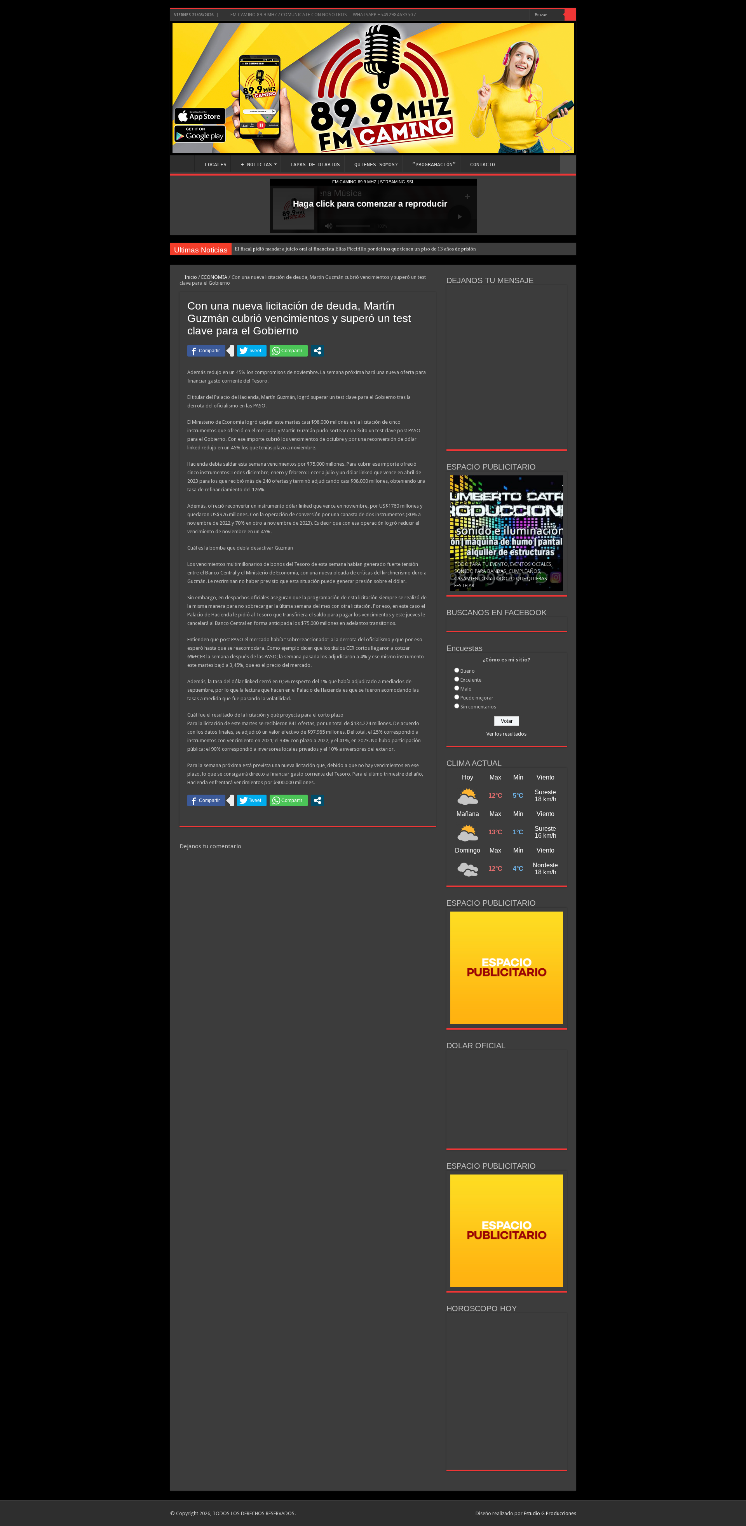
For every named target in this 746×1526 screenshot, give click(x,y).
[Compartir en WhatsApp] (289, 351)
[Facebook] (501, 15)
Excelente (470, 677)
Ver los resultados (506, 731)
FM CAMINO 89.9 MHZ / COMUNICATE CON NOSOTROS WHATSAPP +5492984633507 (322, 14)
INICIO (184, 163)
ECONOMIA (214, 277)
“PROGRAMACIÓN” (434, 164)
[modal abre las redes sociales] (317, 351)
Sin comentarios (478, 703)
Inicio (190, 277)
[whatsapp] (524, 15)
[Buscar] (570, 15)
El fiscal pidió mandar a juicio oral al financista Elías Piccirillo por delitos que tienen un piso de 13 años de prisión (355, 249)
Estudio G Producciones (550, 1510)
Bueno (467, 668)
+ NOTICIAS (256, 164)
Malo (466, 686)
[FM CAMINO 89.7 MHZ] (373, 88)
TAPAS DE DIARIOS (315, 164)
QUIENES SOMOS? (376, 164)
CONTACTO (482, 164)
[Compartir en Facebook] (206, 351)
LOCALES (216, 164)
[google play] (516, 15)
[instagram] (508, 15)
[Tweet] (252, 351)
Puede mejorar (476, 695)
